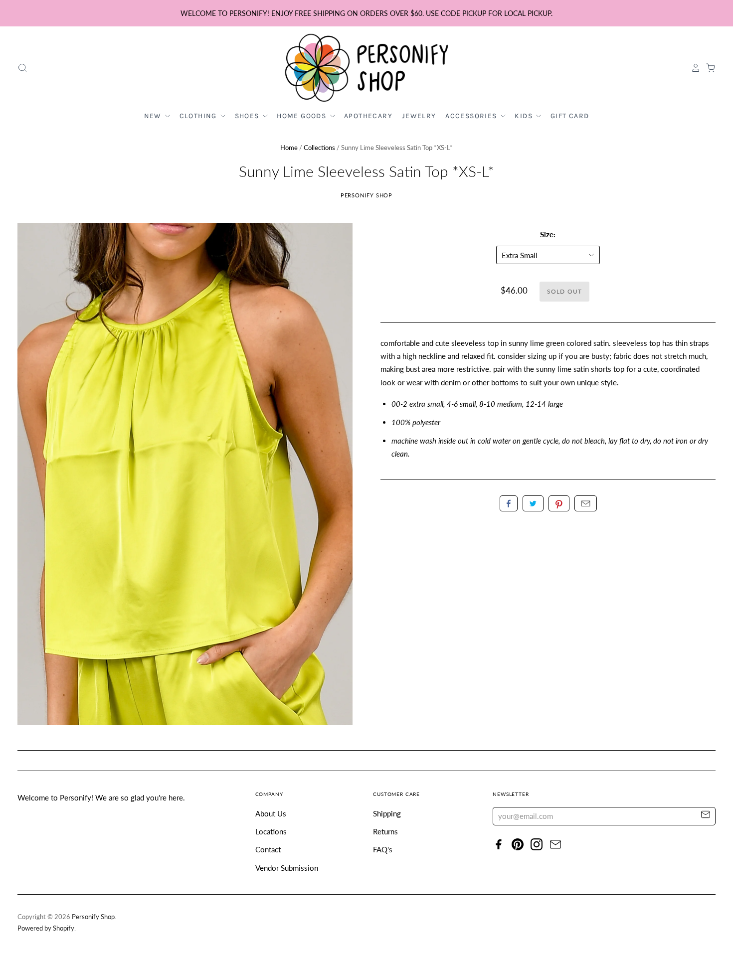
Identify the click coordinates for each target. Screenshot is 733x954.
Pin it (559, 503)
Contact (268, 849)
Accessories (472, 116)
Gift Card (569, 116)
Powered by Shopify (45, 928)
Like (509, 503)
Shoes (248, 116)
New (154, 116)
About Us (270, 813)
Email (585, 503)
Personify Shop (367, 195)
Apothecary (368, 116)
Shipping (387, 813)
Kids (525, 116)
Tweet (533, 503)
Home (289, 148)
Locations (271, 831)
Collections (319, 148)
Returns (385, 831)
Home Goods (302, 116)
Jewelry (419, 116)
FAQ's (382, 849)
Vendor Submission (286, 867)
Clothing (199, 116)
